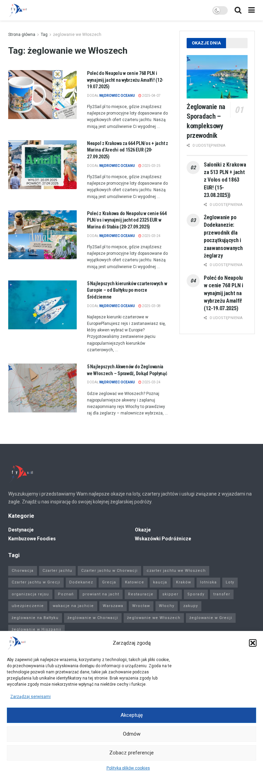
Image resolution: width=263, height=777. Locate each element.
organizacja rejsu (30, 594)
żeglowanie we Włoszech (77, 34)
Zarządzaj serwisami (30, 696)
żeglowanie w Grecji (210, 618)
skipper (170, 594)
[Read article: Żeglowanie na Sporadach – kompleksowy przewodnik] (217, 76)
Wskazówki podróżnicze (163, 538)
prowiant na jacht (101, 594)
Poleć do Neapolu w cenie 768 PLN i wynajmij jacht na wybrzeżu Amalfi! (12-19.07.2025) (125, 79)
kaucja (160, 582)
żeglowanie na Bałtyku (35, 618)
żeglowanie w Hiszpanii (36, 629)
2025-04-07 (151, 95)
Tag (44, 34)
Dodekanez (81, 582)
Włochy (166, 606)
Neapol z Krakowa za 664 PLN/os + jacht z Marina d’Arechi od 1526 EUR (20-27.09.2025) (127, 150)
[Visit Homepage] (18, 10)
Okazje (143, 529)
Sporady (195, 594)
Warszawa (113, 606)
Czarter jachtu (57, 570)
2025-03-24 (151, 236)
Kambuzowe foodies (32, 538)
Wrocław (141, 606)
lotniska (208, 582)
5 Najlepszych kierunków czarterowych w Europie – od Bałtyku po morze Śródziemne (127, 290)
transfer (221, 594)
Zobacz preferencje (131, 753)
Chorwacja (23, 570)
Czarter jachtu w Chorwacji (109, 570)
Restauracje (140, 594)
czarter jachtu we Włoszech (176, 570)
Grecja (109, 582)
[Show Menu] (251, 10)
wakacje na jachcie (73, 606)
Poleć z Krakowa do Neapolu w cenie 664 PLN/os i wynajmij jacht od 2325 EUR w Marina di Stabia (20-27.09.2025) (126, 220)
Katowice (134, 582)
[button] (252, 643)
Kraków (183, 582)
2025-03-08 (151, 306)
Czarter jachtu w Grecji (36, 582)
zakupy (190, 606)
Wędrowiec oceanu (117, 95)
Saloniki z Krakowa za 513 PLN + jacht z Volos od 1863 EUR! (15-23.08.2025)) (225, 180)
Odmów (131, 734)
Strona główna (21, 34)
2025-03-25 (151, 166)
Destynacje (21, 529)
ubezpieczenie (28, 606)
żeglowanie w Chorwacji (92, 618)
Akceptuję (132, 715)
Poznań (66, 594)
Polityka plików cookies (128, 768)
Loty (230, 582)
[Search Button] (238, 10)
